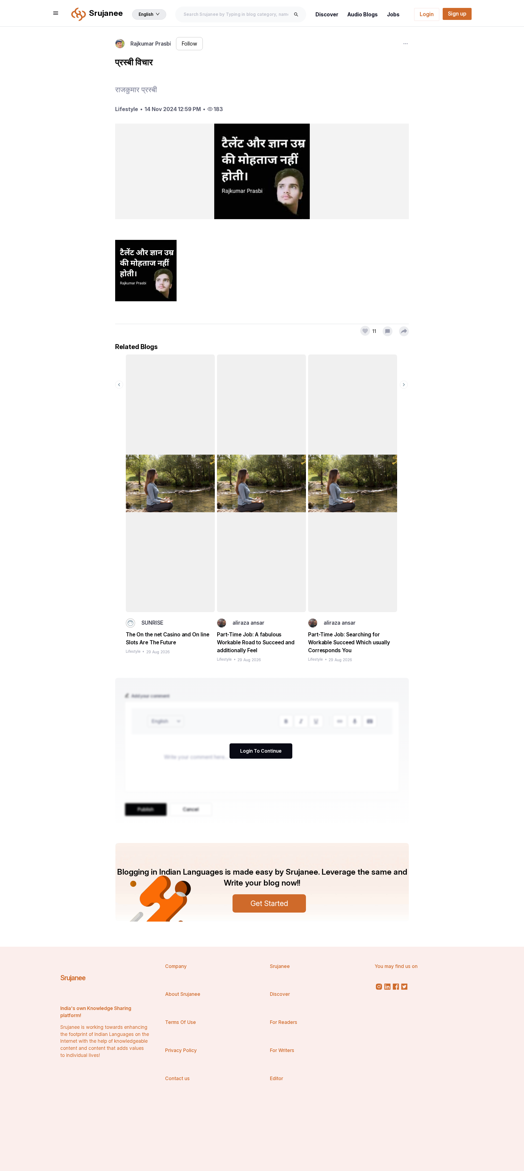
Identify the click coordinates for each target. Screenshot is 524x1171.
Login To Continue (261, 751)
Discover (326, 14)
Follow (189, 43)
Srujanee (72, 978)
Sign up (457, 13)
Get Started (269, 903)
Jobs (393, 14)
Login (427, 14)
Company (176, 966)
